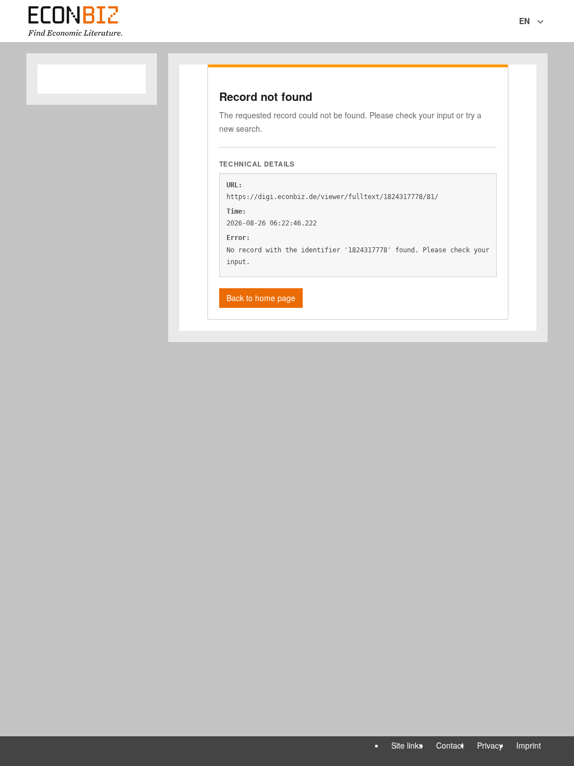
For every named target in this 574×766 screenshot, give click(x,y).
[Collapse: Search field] (546, 22)
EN (524, 20)
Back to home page (260, 297)
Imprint (528, 745)
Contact (450, 745)
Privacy (490, 745)
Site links (407, 745)
